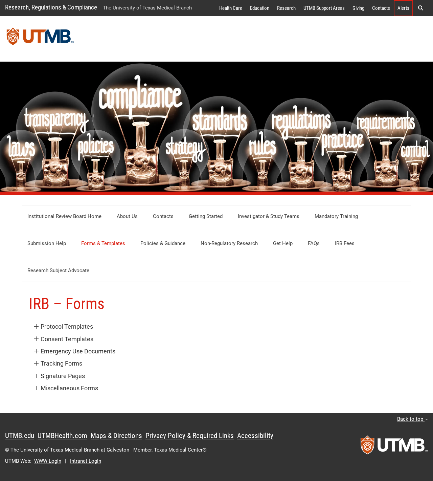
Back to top (411, 419)
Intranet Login (85, 461)
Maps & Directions (116, 436)
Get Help (283, 243)
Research (286, 8)
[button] (420, 8)
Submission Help (46, 243)
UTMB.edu (19, 436)
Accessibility (255, 436)
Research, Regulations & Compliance (51, 7)
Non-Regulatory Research (229, 243)
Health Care (230, 8)
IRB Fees (345, 243)
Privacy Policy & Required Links (189, 436)
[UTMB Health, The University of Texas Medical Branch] (394, 447)
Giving (358, 8)
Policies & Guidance (162, 243)
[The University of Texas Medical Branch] (40, 39)
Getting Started (206, 216)
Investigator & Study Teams (268, 216)
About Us (127, 216)
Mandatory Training (336, 216)
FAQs (314, 243)
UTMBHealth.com (62, 436)
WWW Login (47, 461)
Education (259, 8)
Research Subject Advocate (58, 270)
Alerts (403, 8)
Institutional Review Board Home (64, 216)
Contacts (381, 8)
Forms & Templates (103, 243)
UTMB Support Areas (324, 8)
